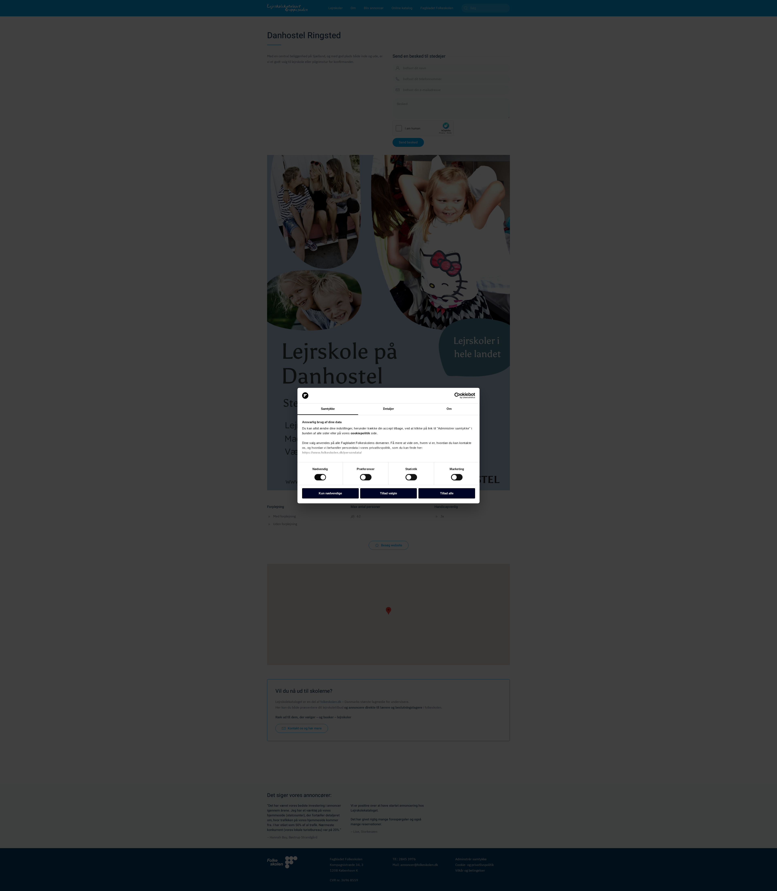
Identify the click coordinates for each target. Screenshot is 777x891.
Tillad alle (446, 493)
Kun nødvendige (330, 493)
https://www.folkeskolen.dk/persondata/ (332, 453)
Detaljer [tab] (388, 409)
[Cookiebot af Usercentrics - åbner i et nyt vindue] (457, 395)
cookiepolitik (360, 433)
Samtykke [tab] (328, 409)
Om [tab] (449, 409)
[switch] (366, 477)
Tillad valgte (388, 493)
